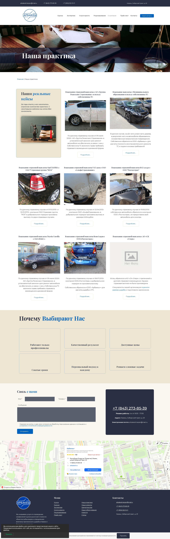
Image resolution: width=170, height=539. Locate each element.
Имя (20, 399)
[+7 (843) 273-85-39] (129, 403)
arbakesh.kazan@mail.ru (138, 422)
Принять (123, 536)
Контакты (133, 16)
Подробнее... (85, 155)
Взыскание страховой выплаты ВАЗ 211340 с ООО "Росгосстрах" (130, 168)
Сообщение (22, 405)
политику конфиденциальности (105, 535)
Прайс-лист (124, 16)
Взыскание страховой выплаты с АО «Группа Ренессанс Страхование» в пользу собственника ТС (85, 94)
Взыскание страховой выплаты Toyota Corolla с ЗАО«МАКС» (39, 237)
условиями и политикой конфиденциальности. (36, 426)
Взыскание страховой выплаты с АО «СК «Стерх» (131, 237)
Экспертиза (71, 16)
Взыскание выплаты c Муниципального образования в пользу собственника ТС (131, 93)
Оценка (60, 16)
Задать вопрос (147, 16)
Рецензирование (100, 16)
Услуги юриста (84, 16)
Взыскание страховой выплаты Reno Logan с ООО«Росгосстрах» (85, 237)
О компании (112, 16)
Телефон (62, 399)
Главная (20, 79)
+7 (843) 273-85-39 (130, 408)
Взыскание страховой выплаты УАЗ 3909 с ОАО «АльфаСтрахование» (85, 168)
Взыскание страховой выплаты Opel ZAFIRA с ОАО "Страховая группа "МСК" (39, 168)
